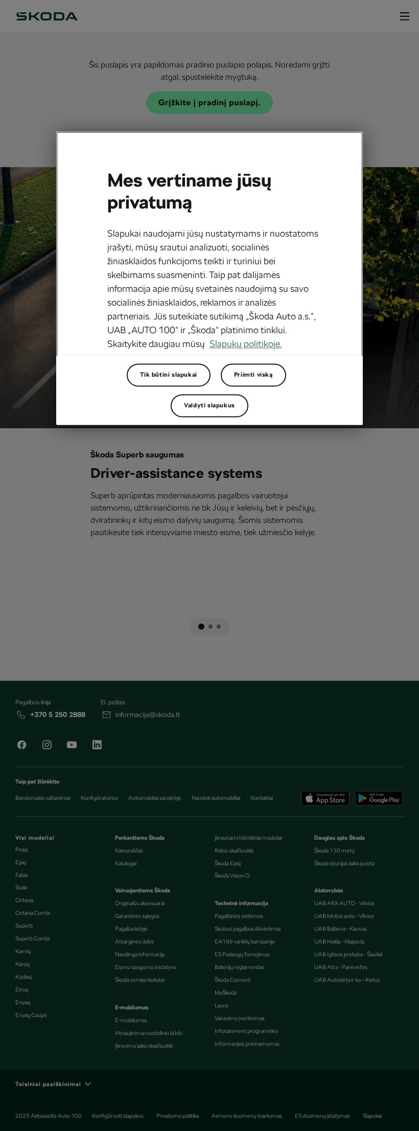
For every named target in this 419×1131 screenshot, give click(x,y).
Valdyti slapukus (209, 405)
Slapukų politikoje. (246, 343)
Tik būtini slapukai (168, 374)
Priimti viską (253, 374)
